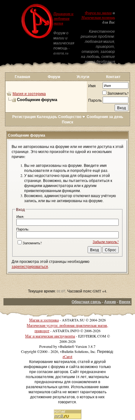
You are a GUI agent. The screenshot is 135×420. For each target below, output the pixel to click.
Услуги (83, 76)
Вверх (125, 301)
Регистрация (24, 116)
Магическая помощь (98, 17)
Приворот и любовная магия (63, 19)
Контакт (113, 76)
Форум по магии (98, 13)
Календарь (47, 116)
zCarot (67, 356)
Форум (54, 76)
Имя (92, 85)
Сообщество (69, 116)
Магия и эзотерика (29, 93)
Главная (22, 76)
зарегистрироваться (30, 266)
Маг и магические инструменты (50, 335)
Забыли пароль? (106, 241)
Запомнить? (117, 93)
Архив (110, 301)
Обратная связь (86, 301)
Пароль (95, 100)
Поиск (67, 122)
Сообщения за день (105, 116)
